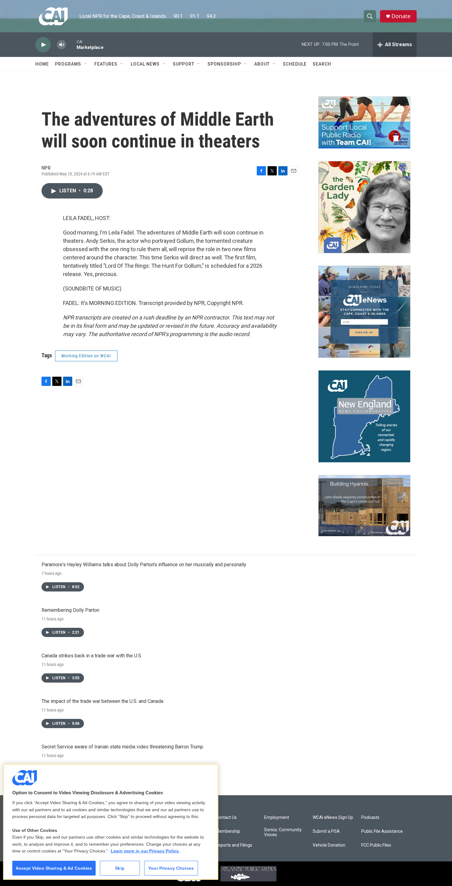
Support (183, 64)
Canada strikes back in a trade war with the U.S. (92, 656)
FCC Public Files (376, 845)
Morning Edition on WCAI (86, 355)
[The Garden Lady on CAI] (364, 207)
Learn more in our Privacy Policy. (145, 850)
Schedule (295, 64)
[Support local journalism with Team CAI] (364, 122)
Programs (68, 64)
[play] (43, 44)
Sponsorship (224, 64)
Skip (120, 868)
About (262, 64)
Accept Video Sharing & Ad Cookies (54, 868)
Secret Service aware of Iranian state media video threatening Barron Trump (122, 747)
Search (322, 64)
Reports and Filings (234, 845)
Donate (400, 16)
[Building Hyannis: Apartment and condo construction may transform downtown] (364, 505)
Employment (276, 817)
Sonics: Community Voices (283, 832)
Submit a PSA (326, 831)
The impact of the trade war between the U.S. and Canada (102, 701)
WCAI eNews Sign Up (333, 817)
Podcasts (370, 817)
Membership (228, 831)
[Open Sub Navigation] (85, 64)
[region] (110, 822)
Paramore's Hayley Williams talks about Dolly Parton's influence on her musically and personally (144, 564)
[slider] (71, 44)
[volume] (61, 45)
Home (42, 64)
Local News (145, 64)
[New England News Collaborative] (364, 416)
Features (105, 64)
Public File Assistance (382, 831)
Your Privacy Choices (171, 868)
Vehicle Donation (329, 845)
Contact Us (226, 817)
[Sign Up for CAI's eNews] (364, 312)
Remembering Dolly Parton (70, 610)
